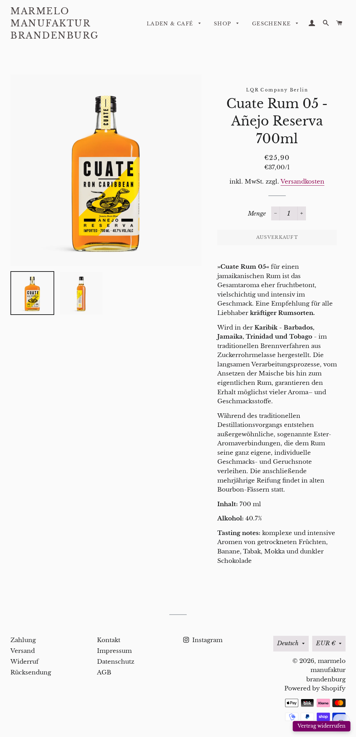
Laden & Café (171, 24)
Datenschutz (115, 661)
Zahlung (23, 640)
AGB (104, 672)
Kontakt (108, 640)
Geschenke (272, 24)
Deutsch (288, 643)
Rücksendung (30, 672)
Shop (223, 24)
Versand (22, 651)
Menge (257, 213)
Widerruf (24, 661)
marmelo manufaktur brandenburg (54, 23)
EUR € (325, 643)
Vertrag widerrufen (322, 726)
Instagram (206, 640)
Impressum (114, 651)
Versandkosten (302, 181)
